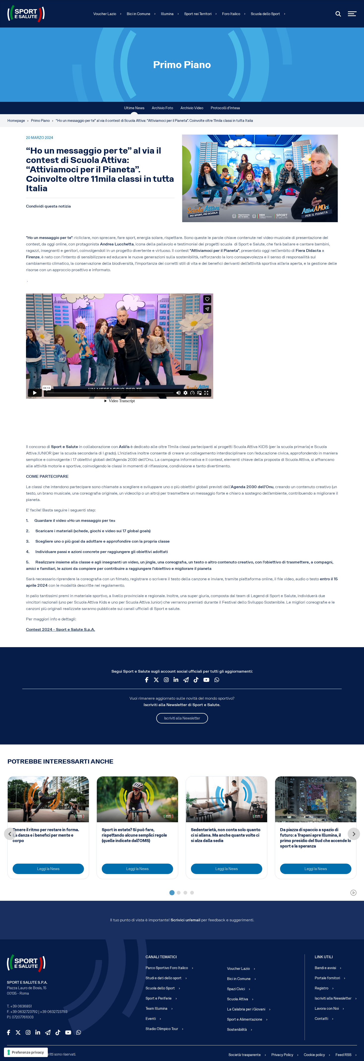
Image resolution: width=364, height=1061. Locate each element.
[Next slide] (354, 834)
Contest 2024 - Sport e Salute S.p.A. (60, 629)
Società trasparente (245, 1055)
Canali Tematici (161, 957)
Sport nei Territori (197, 14)
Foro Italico (231, 14)
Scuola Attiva (237, 999)
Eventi (151, 1018)
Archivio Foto (162, 108)
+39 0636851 (21, 1006)
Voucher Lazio (104, 14)
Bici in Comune (138, 14)
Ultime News (134, 108)
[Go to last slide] (10, 834)
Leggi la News (48, 869)
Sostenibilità (237, 1029)
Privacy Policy (282, 1055)
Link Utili (324, 957)
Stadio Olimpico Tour (162, 1029)
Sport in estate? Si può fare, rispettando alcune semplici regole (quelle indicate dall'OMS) (134, 835)
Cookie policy (314, 1055)
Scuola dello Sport (265, 14)
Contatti (321, 1018)
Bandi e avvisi (325, 968)
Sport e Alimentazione (244, 1019)
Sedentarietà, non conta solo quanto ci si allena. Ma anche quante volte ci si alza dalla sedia (225, 835)
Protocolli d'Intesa (225, 108)
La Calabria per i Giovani (246, 1009)
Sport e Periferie (159, 998)
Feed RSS (343, 1055)
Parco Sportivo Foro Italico (167, 968)
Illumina (167, 14)
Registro (321, 988)
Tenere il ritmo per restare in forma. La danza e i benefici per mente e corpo (46, 835)
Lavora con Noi (327, 1008)
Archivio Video (192, 108)
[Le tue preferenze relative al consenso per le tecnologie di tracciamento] (26, 1052)
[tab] (172, 892)
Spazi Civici (236, 989)
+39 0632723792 (24, 1011)
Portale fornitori (327, 978)
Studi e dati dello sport (164, 978)
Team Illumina (156, 1008)
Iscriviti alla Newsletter (182, 718)
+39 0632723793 (53, 1011)
